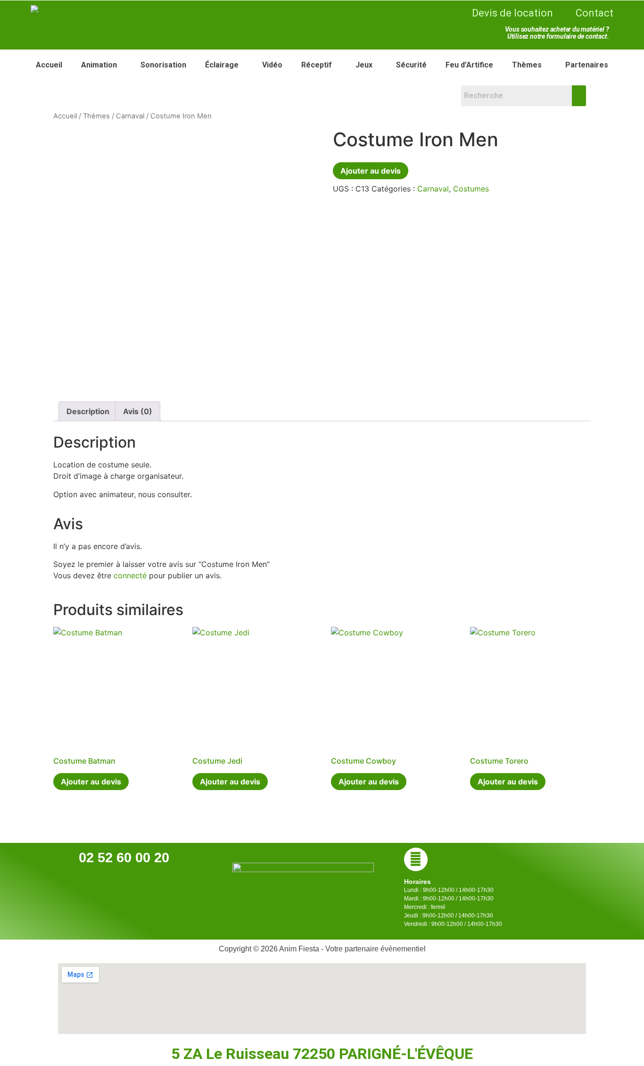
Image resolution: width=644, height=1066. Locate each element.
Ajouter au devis (370, 170)
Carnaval (130, 116)
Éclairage (222, 64)
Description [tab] (87, 411)
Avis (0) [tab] (137, 411)
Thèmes (527, 64)
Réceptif (316, 64)
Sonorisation (163, 64)
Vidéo (272, 64)
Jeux (363, 64)
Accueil (49, 64)
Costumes (471, 188)
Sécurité (411, 64)
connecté (130, 575)
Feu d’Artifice (469, 64)
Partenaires (586, 64)
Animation (99, 64)
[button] (101, 65)
